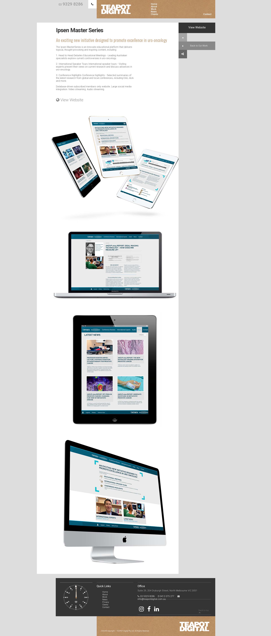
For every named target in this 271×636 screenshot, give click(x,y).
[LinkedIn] (156, 609)
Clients (154, 14)
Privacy (105, 602)
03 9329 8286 (147, 596)
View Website (197, 27)
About (154, 6)
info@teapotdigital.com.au (152, 599)
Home (154, 4)
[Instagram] (141, 609)
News (154, 11)
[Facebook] (149, 609)
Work (153, 9)
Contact (207, 14)
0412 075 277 (167, 596)
